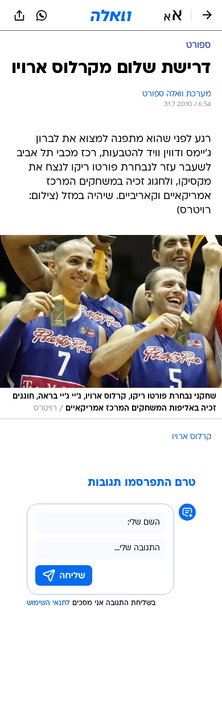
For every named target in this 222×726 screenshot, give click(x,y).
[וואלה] (111, 15)
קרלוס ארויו (191, 437)
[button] (173, 15)
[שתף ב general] (19, 15)
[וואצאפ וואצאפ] (41, 15)
